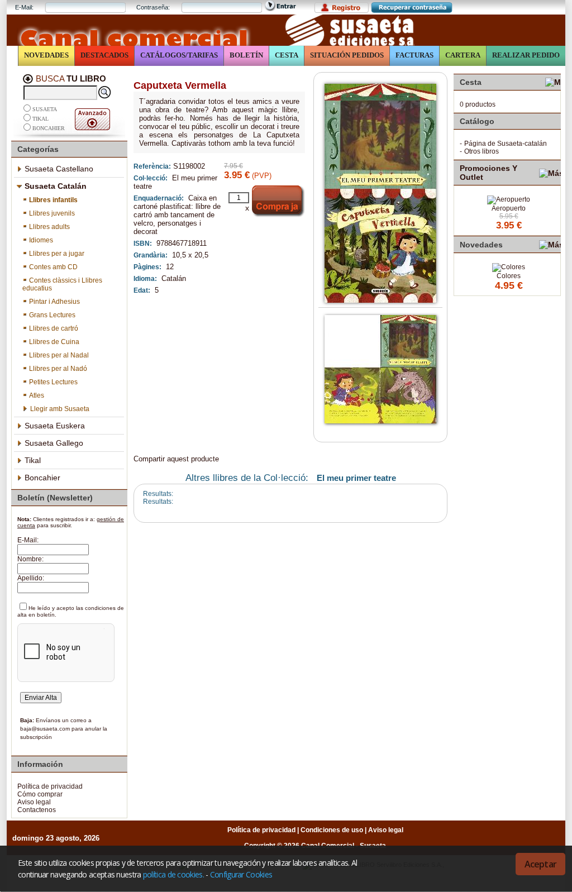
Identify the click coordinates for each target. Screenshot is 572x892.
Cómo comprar (40, 794)
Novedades (46, 55)
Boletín (246, 55)
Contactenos (36, 810)
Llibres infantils (53, 200)
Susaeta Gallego (54, 442)
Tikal (40, 119)
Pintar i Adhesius (54, 302)
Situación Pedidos (347, 55)
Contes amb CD (53, 267)
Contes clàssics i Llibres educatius (62, 284)
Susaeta (44, 109)
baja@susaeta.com (45, 729)
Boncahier (48, 128)
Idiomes (41, 240)
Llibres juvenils (52, 213)
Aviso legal (34, 802)
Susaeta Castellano (59, 168)
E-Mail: (24, 7)
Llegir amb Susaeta (59, 409)
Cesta (286, 55)
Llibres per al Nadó (58, 369)
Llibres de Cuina (54, 342)
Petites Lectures (53, 382)
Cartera (462, 55)
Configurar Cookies (241, 874)
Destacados (104, 55)
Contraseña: (153, 7)
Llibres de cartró (53, 328)
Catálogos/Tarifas (179, 55)
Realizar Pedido (526, 55)
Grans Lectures (52, 315)
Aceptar (540, 864)
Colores (509, 276)
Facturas (414, 55)
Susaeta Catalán (56, 186)
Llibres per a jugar (56, 253)
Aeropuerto (509, 208)
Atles (36, 395)
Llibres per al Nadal (59, 355)
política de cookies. (173, 874)
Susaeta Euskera (55, 425)
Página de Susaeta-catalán (505, 143)
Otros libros (481, 151)
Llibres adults (49, 227)
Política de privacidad (50, 786)
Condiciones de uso (332, 830)
